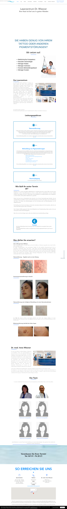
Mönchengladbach (49, 501)
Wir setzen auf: (33, 52)
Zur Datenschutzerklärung (33, 507)
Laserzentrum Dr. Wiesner (33, 9)
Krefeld (38, 501)
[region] (25, 391)
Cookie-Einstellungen (56, 507)
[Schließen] (65, 507)
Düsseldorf (43, 501)
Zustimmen (62, 507)
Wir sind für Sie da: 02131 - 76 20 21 (60, 1)
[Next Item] (54, 89)
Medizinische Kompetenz (26, 59)
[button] (21, 1)
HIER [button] (35, 165)
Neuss (41, 501)
